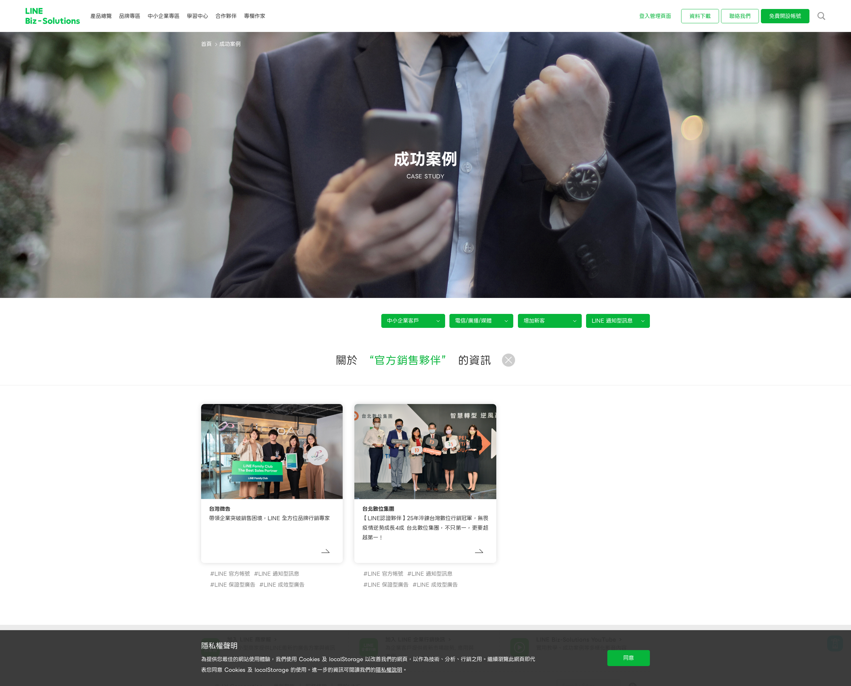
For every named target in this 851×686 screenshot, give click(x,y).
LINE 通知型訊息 (278, 574)
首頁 (206, 44)
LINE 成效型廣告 (284, 585)
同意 (628, 658)
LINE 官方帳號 (232, 574)
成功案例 (230, 44)
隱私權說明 (389, 670)
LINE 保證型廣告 (234, 585)
